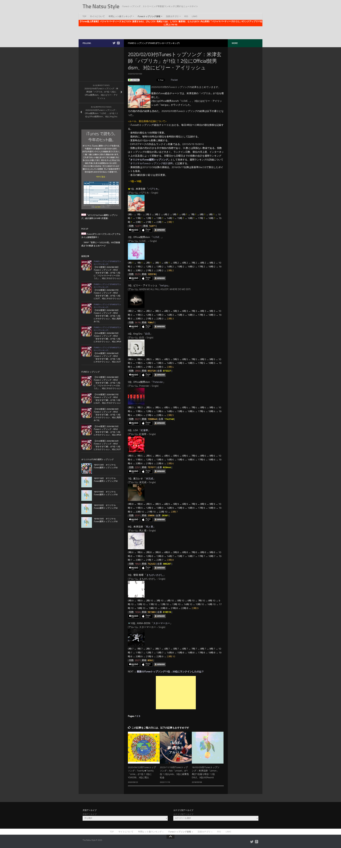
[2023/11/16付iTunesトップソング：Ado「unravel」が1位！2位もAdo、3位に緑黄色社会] (176, 748)
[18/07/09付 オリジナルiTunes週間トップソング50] (86, 495)
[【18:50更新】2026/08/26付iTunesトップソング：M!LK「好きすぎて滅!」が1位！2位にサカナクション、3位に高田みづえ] (86, 308)
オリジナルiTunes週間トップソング (149, 159)
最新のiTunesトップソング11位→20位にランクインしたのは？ (170, 671)
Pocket (174, 79)
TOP (84, 16)
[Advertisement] (170, 32)
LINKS (194, 16)
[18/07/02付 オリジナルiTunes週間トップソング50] (86, 509)
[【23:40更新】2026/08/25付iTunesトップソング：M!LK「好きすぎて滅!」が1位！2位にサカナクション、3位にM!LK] (86, 331)
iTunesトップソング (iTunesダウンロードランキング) (154, 43)
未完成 (149, 478)
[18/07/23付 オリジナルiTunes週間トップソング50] (86, 468)
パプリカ (153, 188)
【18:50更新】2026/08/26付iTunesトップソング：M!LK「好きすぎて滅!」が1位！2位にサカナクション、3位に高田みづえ (107, 316)
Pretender (158, 382)
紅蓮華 (144, 430)
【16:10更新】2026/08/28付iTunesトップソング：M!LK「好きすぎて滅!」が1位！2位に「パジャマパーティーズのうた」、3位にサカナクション (107, 273)
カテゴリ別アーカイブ (183, 814)
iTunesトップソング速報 (149, 16)
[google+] (118, 43)
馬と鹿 (149, 526)
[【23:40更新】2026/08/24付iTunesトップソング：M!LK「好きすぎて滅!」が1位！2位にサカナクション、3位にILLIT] (86, 351)
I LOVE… (157, 237)
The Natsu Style (101, 6)
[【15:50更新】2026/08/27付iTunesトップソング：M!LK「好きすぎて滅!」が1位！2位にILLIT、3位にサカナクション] (86, 288)
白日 (147, 333)
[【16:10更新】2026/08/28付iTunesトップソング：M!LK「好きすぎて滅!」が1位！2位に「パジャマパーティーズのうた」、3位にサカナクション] (86, 265)
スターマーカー (161, 623)
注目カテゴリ (172, 16)
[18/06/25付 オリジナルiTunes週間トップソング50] (86, 522)
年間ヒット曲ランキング (120, 16)
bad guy (164, 285)
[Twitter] (114, 43)
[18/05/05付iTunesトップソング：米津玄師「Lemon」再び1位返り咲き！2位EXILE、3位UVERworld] (208, 748)
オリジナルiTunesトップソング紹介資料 (151, 163)
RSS (186, 16)
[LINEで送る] (134, 79)
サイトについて (97, 16)
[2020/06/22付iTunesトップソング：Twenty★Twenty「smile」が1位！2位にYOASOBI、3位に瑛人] (144, 748)
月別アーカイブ (90, 814)
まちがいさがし (154, 575)
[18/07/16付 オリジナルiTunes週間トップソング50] (86, 482)
